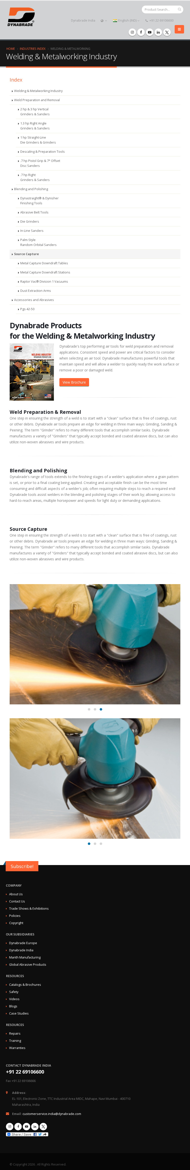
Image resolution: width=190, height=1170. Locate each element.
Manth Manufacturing (25, 957)
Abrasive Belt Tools (34, 212)
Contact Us (17, 901)
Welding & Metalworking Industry (38, 91)
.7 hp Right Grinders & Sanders (35, 177)
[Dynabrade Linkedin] (158, 32)
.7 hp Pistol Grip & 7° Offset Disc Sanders (40, 163)
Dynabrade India (83, 20)
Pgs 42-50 (27, 309)
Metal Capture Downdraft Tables (44, 263)
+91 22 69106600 (161, 20)
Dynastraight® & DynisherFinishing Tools (39, 200)
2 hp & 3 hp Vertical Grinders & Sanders (35, 111)
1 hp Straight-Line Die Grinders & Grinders (38, 140)
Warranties (17, 1048)
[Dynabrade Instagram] (132, 32)
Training (15, 1041)
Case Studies (19, 1013)
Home (10, 49)
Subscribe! (22, 866)
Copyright (16, 923)
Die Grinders (29, 221)
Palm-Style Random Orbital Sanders (38, 242)
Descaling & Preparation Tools (42, 152)
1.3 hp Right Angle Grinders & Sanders (35, 125)
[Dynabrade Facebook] (141, 32)
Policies (15, 916)
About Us (16, 894)
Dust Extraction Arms (35, 291)
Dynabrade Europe (23, 943)
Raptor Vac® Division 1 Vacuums (44, 281)
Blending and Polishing (31, 189)
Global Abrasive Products (27, 964)
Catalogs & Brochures (25, 985)
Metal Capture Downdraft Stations (45, 272)
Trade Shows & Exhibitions (29, 908)
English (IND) (127, 20)
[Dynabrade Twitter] (167, 32)
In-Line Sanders (32, 231)
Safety (13, 992)
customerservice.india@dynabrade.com (52, 1114)
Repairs (15, 1033)
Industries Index (33, 49)
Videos (14, 999)
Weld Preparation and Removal (37, 100)
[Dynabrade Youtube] (149, 32)
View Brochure (74, 382)
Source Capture (26, 254)
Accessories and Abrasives (34, 300)
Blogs (13, 1006)
